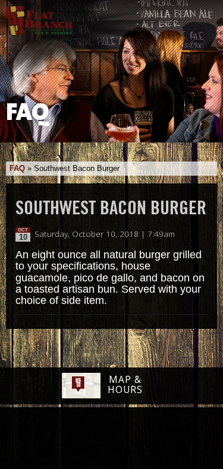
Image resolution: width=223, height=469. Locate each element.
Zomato (185, 439)
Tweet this (188, 234)
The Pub (65, 439)
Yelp (142, 439)
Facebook (35, 439)
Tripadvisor (99, 437)
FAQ (17, 168)
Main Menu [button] (203, 16)
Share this (200, 234)
